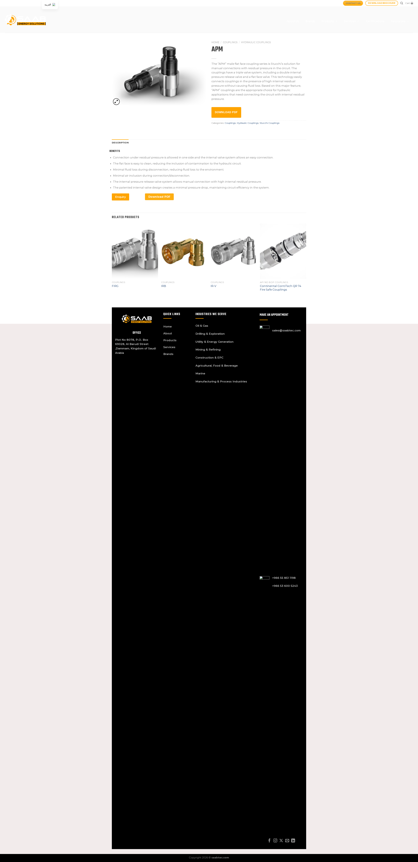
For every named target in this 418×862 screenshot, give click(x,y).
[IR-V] (234, 251)
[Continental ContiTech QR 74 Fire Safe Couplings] (283, 251)
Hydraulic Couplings (256, 42)
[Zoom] (116, 101)
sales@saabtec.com (286, 330)
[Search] (401, 3)
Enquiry (120, 196)
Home (215, 42)
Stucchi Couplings (269, 123)
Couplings (230, 42)
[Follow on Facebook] (269, 841)
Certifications (375, 21)
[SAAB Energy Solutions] (25, 19)
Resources (398, 21)
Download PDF (226, 112)
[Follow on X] (281, 841)
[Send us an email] (287, 841)
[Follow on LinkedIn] (293, 841)
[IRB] (184, 251)
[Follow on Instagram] (275, 841)
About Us (293, 21)
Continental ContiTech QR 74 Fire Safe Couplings (280, 287)
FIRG (115, 286)
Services (350, 21)
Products (328, 21)
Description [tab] (120, 142)
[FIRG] (135, 251)
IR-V (213, 286)
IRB (163, 286)
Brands (310, 21)
